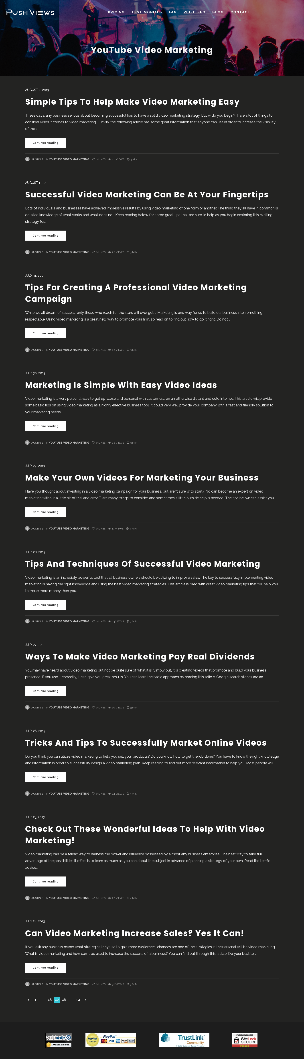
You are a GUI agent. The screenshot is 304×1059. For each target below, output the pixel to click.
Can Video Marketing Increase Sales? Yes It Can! (134, 933)
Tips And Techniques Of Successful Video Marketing (142, 564)
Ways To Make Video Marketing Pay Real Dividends (140, 656)
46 (50, 1000)
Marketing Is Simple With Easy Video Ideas (121, 385)
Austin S (37, 159)
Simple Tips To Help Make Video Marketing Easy (132, 102)
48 (64, 1000)
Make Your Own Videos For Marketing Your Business (142, 477)
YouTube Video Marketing (69, 159)
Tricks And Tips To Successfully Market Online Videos (146, 743)
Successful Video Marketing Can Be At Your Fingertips (147, 194)
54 (78, 1000)
